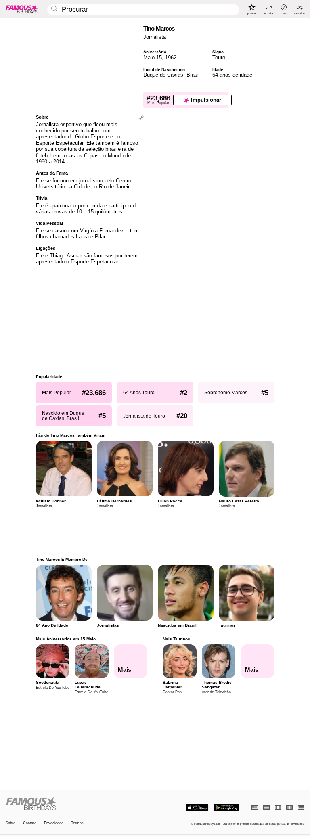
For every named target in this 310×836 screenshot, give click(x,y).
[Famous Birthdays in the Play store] (226, 807)
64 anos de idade (232, 75)
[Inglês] (254, 807)
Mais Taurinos (176, 639)
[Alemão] (301, 807)
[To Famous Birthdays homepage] (21, 9)
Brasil (193, 75)
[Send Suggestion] (141, 118)
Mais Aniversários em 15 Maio (66, 639)
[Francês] (278, 807)
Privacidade (53, 823)
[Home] (79, 804)
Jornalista (154, 37)
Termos (77, 823)
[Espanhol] (266, 807)
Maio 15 (152, 57)
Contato (29, 823)
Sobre (10, 823)
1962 (170, 57)
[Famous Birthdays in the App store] (197, 807)
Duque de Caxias (163, 75)
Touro (218, 57)
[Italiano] (289, 807)
